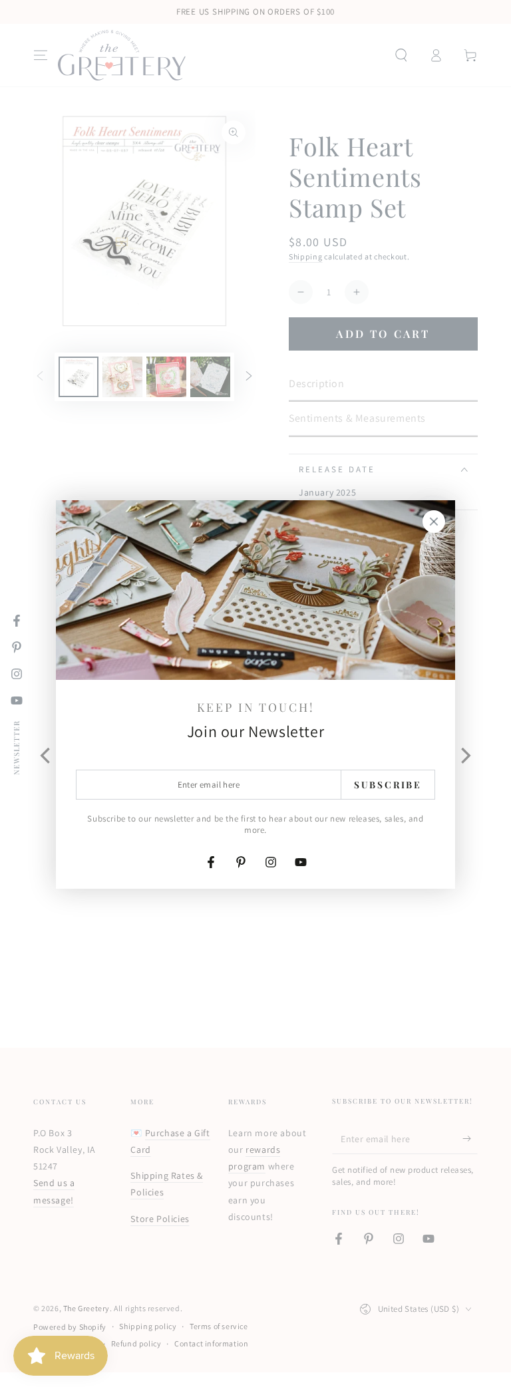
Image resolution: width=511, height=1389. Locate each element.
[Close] (433, 521)
